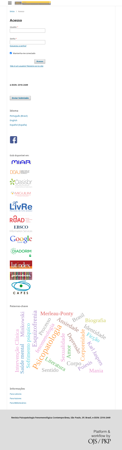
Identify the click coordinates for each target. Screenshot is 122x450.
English (13, 120)
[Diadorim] (21, 256)
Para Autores (15, 398)
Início (12, 11)
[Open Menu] (10, 3)
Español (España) (18, 124)
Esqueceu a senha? (18, 45)
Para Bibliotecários (18, 403)
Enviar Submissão (20, 98)
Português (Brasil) (19, 115)
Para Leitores (15, 394)
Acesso (39, 61)
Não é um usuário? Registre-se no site (26, 66)
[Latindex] (21, 267)
